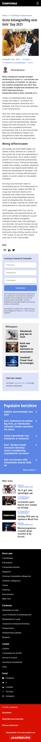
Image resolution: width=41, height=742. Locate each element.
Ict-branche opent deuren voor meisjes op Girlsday (27, 504)
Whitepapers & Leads (11, 619)
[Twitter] (13, 250)
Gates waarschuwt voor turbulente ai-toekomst (16, 437)
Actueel (26, 59)
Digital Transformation (25, 486)
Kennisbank (7, 563)
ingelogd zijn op (20, 383)
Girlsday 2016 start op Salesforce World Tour (28, 518)
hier (23, 311)
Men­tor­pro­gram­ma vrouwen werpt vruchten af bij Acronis (27, 532)
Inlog (4, 667)
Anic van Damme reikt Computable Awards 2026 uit (17, 462)
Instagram (10, 696)
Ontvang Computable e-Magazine (16, 576)
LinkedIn (9, 687)
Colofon (5, 649)
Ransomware (7, 594)
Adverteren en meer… (11, 610)
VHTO (30, 63)
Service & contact (9, 658)
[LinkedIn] (9, 250)
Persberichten (8, 628)
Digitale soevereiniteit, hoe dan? (18, 413)
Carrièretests (7, 558)
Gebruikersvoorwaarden (12, 719)
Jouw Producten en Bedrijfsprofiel (16, 615)
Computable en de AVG (12, 653)
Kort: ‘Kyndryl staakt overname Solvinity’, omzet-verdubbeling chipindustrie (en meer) (16, 449)
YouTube (9, 692)
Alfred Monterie (18, 70)
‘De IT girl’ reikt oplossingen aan (25, 492)
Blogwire (6, 637)
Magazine (6, 572)
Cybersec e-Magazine (11, 581)
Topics (5, 585)
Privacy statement (10, 725)
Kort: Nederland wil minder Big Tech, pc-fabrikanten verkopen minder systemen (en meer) (18, 425)
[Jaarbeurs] (20, 737)
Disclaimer (7, 713)
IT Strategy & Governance (20, 15)
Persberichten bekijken (12, 633)
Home (4, 15)
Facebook (10, 678)
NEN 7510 (6, 599)
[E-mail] (4, 250)
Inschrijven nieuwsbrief (12, 662)
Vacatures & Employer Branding (15, 624)
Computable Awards (11, 567)
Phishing (6, 590)
